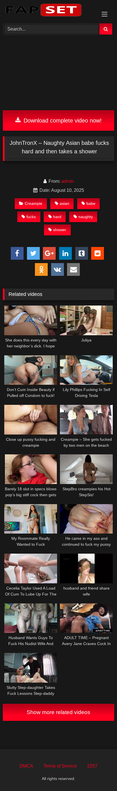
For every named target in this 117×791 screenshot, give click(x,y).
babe (90, 203)
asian (64, 203)
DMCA (26, 766)
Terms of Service (60, 766)
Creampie (33, 203)
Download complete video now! (62, 120)
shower (59, 229)
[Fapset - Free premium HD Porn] (48, 11)
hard (57, 216)
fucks (31, 216)
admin (67, 181)
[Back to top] (99, 774)
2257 (92, 766)
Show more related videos (58, 712)
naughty (85, 216)
